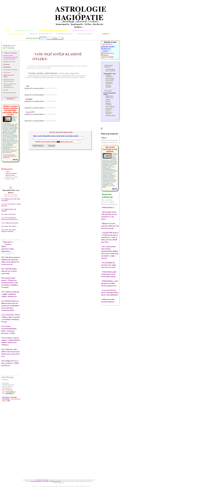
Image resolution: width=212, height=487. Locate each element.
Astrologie (6, 64)
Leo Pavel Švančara (42, 480)
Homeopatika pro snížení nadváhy (40, 34)
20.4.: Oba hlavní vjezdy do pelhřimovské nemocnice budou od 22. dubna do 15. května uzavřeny (10, 260)
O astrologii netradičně (10, 69)
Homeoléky (108, 91)
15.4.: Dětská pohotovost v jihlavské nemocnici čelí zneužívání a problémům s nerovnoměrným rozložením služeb (10, 305)
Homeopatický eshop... (10, 92)
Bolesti (108, 101)
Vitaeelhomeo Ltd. (11, 98)
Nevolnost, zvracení (12, 177)
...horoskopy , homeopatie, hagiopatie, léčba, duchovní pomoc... (79, 24)
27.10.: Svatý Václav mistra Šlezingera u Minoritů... (8, 230)
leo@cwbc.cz (11, 392)
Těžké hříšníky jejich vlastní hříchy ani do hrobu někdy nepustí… (109, 274)
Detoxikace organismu (85, 34)
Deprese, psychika (11, 173)
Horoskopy (5, 397)
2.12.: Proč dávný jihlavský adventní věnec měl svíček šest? (9, 218)
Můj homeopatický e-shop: (16, 34)
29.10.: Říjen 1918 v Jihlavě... (9, 226)
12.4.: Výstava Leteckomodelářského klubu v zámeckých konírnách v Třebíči (9, 329)
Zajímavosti (6, 72)
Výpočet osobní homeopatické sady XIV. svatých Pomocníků (10, 57)
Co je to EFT (30, 112)
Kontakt (5, 90)
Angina (8, 171)
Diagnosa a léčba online (109, 96)
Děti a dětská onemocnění (110, 79)
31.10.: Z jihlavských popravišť (9, 223)
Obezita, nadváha (108, 86)
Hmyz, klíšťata (110, 106)
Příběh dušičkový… (108, 207)
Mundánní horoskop (9, 61)
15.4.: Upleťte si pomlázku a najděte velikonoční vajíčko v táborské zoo (10, 293)
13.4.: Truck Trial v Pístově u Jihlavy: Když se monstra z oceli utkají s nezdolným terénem (10, 318)
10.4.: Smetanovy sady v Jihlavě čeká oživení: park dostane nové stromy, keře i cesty (10, 352)
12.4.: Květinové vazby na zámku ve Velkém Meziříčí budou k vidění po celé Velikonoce (10, 341)
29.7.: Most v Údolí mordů (8, 214)
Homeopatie (7, 67)
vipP (27, 86)
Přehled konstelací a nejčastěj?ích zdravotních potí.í (9, 85)
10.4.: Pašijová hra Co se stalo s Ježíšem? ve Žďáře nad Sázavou (10, 362)
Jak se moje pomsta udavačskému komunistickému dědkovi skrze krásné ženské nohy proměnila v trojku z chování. (110, 252)
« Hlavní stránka (10, 53)
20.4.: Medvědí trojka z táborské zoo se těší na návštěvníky (9, 270)
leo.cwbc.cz (10, 393)
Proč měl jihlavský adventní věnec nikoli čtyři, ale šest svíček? (108, 264)
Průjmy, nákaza (10, 179)
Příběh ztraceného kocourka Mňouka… (108, 300)
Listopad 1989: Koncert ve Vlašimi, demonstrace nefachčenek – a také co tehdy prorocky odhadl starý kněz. (110, 237)
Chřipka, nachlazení (109, 76)
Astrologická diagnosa (64, 34)
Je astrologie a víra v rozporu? (110, 70)
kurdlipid (29, 99)
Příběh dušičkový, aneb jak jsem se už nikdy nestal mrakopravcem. (109, 283)
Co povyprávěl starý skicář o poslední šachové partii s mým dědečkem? (110, 292)
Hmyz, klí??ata (10, 175)
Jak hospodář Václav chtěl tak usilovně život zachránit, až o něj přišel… (109, 215)
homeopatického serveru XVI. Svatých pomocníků (46, 481)
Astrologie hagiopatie (80, 13)
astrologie (13, 397)
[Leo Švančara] (102, 129)
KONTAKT (105, 34)
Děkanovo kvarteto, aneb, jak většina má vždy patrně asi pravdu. (110, 225)
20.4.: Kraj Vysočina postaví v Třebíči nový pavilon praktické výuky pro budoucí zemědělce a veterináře (9, 282)
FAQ (8, 400)
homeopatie (6, 399)
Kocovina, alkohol (109, 109)
